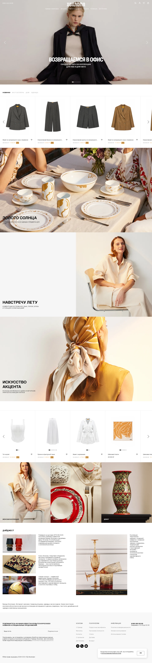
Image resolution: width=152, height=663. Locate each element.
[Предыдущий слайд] (5, 42)
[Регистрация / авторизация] (139, 3)
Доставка (92, 637)
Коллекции (93, 8)
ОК (141, 653)
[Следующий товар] (148, 122)
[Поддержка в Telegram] (77, 646)
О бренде (79, 627)
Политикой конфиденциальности (43, 640)
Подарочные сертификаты (97, 627)
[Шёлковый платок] (122, 432)
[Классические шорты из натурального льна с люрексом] (87, 117)
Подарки (86, 8)
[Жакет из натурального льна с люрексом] (17, 117)
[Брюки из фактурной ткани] (52, 432)
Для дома (64, 8)
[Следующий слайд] (147, 42)
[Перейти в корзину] (148, 3)
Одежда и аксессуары (52, 8)
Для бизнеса (103, 8)
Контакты (79, 634)
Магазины (79, 630)
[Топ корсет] (17, 432)
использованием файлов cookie (111, 653)
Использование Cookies (118, 634)
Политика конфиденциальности (121, 627)
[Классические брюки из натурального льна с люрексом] (52, 117)
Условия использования (118, 630)
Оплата (91, 634)
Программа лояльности (96, 630)
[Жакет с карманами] (87, 432)
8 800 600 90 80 (140, 624)
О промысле (80, 637)
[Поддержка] (82, 646)
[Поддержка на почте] (86, 646)
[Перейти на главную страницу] (76, 4)
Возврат (91, 641)
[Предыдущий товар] (3, 122)
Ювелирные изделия (74, 8)
